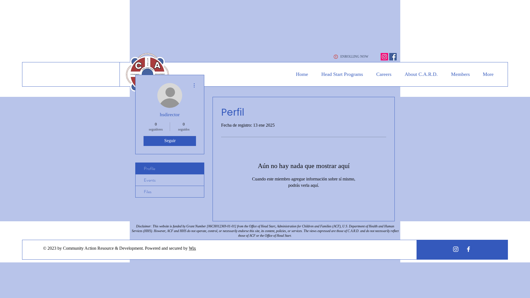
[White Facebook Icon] (468, 249)
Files (148, 191)
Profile (149, 168)
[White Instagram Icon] (455, 249)
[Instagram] (384, 56)
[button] (339, 74)
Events (150, 180)
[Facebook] (393, 56)
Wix (192, 248)
